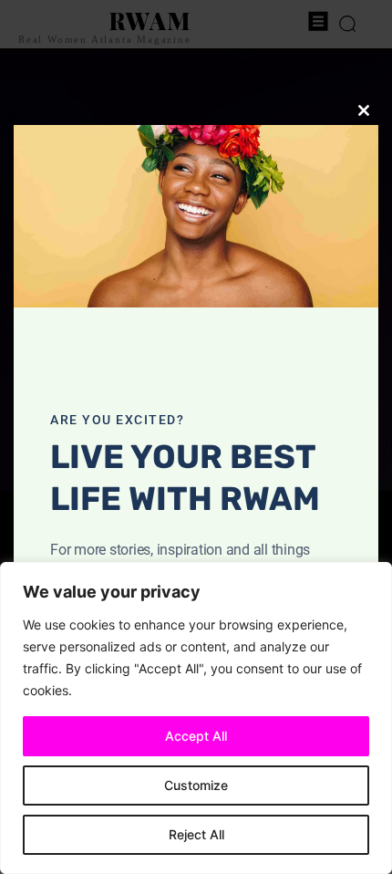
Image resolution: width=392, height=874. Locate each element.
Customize (196, 785)
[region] (196, 718)
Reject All (196, 834)
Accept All (196, 736)
